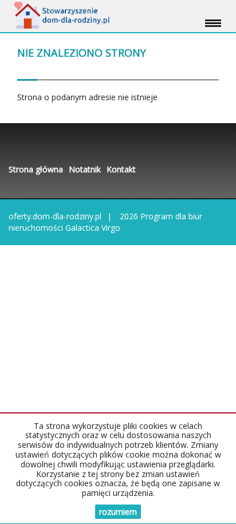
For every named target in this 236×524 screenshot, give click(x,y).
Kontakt (121, 169)
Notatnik (85, 169)
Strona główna (36, 169)
